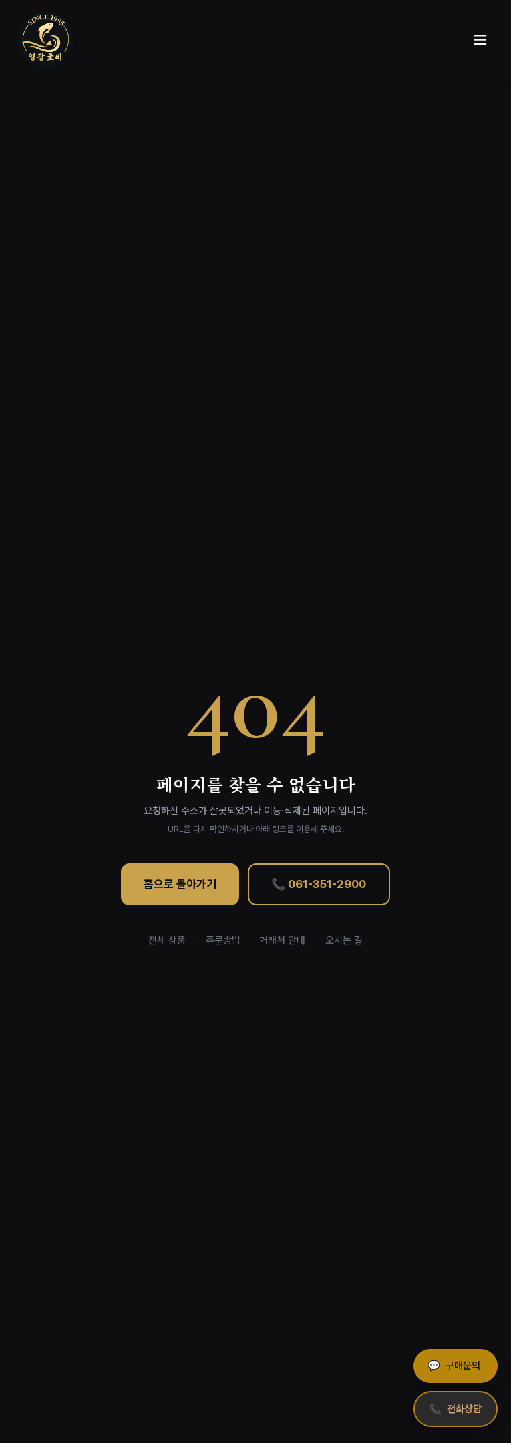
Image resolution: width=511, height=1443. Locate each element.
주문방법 (223, 940)
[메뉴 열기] (480, 39)
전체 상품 (167, 940)
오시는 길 (344, 940)
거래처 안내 (282, 940)
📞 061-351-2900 (318, 884)
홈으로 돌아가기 (180, 884)
